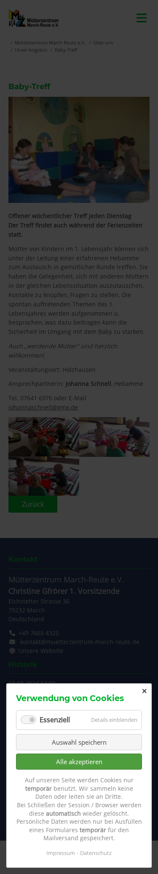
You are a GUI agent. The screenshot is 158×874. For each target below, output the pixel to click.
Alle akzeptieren (79, 761)
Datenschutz (96, 853)
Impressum (60, 853)
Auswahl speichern (79, 742)
